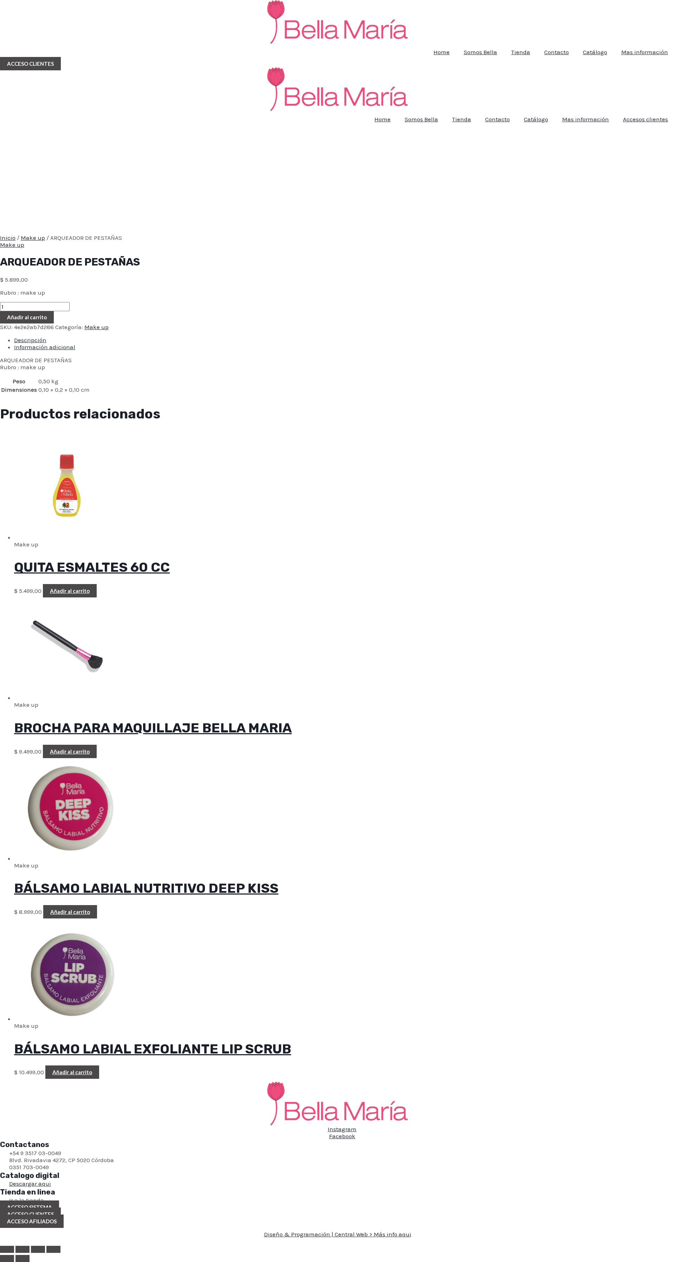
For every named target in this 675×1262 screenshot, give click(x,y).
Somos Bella (480, 52)
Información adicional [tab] (44, 347)
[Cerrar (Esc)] (53, 1249)
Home (441, 52)
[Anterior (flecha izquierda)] (7, 1258)
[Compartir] (38, 1249)
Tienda (520, 52)
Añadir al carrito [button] (70, 591)
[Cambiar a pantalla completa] (22, 1249)
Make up (33, 237)
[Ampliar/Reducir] (7, 1249)
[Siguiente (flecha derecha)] (22, 1258)
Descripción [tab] (30, 340)
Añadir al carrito (27, 317)
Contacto (556, 52)
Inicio (7, 237)
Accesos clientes (645, 119)
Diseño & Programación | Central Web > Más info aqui (337, 1234)
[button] (30, 63)
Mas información (644, 52)
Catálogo (595, 52)
